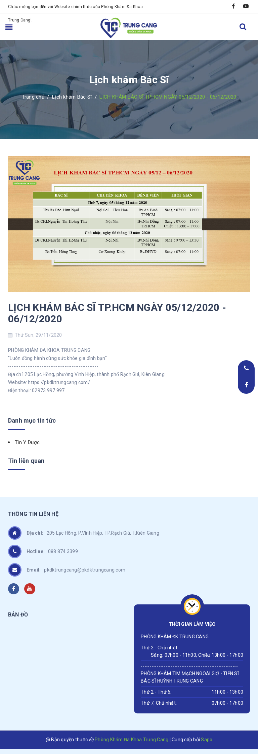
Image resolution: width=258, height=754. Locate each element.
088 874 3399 (52, 551)
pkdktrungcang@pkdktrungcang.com (76, 570)
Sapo (206, 739)
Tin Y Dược (27, 442)
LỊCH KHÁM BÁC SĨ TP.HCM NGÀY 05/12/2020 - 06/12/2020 (117, 313)
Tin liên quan (26, 460)
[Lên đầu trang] (244, 705)
